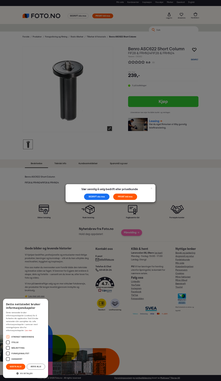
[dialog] (25, 338)
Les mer (28, 330)
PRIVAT (121, 196)
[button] (25, 373)
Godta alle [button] (16, 366)
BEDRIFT (93, 196)
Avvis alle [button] (36, 366)
